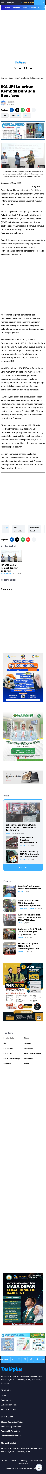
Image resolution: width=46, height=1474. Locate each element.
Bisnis (8, 833)
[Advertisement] (23, 34)
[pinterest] (31, 1359)
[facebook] (12, 110)
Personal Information (10, 1431)
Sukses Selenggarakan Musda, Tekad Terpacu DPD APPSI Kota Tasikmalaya (21, 827)
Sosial (11, 78)
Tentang (23, 1461)
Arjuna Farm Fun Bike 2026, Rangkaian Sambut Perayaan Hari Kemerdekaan (29, 903)
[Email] (28, 110)
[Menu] (25, 68)
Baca (21, 867)
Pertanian (7, 1064)
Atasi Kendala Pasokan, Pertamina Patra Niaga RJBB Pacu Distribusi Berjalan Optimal (29, 840)
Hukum (20, 892)
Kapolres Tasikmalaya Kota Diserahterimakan (29, 887)
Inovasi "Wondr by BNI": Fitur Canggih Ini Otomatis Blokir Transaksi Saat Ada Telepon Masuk (30, 854)
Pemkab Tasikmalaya (32, 1053)
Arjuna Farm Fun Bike (26, 908)
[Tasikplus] (23, 62)
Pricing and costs (8, 1409)
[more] (34, 110)
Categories (6, 1400)
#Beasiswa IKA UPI (34, 529)
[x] (17, 110)
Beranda (4, 78)
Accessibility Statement (11, 1426)
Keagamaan (8, 1048)
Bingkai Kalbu (8, 1038)
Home (3, 1396)
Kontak (13, 1461)
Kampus (27, 1043)
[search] (14, 68)
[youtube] (43, 1359)
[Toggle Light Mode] (20, 68)
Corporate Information (11, 1436)
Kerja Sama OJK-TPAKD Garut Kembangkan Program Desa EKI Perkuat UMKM (30, 932)
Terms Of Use (36, 1461)
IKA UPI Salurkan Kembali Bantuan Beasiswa (9, 568)
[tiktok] (37, 1359)
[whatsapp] (23, 110)
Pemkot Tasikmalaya (11, 1058)
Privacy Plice (23, 1464)
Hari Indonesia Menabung (23, 3)
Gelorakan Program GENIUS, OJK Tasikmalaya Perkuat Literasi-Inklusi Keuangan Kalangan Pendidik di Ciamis (28, 946)
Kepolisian (28, 1048)
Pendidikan (28, 1058)
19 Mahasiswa (6, 574)
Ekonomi (21, 937)
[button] (19, 126)
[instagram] (25, 1359)
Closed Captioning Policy (12, 1422)
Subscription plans (9, 1405)
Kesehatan (7, 1053)
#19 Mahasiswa (19, 529)
